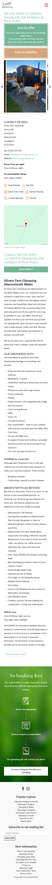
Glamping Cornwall (26, 816)
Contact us (26, 865)
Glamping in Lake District (26, 813)
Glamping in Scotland (26, 810)
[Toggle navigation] (46, 5)
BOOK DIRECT (26, 269)
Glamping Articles (26, 854)
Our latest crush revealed (26, 862)
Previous (2, 87)
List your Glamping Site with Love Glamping (26, 771)
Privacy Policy (26, 874)
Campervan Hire (26, 818)
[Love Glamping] (7, 5)
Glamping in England (26, 804)
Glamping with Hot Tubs (26, 860)
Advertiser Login (26, 868)
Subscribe (9, 838)
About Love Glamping (26, 851)
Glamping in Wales (26, 807)
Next (50, 87)
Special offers (26, 821)
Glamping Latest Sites (26, 857)
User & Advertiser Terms (26, 871)
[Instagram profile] (28, 789)
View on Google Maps (15, 247)
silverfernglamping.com (24, 158)
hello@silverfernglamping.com (24, 155)
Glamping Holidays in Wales (16, 654)
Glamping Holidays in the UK (26, 802)
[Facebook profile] (23, 789)
